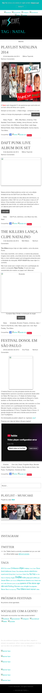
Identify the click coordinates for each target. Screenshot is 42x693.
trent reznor (31, 589)
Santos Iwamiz (34, 128)
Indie (16, 325)
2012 (3, 568)
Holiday (19, 122)
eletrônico (20, 217)
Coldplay (26, 568)
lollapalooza (21, 580)
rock (31, 325)
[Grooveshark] (16, 12)
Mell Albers (25, 241)
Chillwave (15, 568)
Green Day (26, 574)
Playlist (10, 120)
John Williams (14, 125)
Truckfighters (10, 470)
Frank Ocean (19, 574)
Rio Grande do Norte (29, 467)
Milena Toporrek (28, 56)
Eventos (6, 464)
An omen (7, 568)
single (26, 586)
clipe (37, 323)
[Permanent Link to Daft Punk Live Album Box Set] (21, 171)
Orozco (19, 467)
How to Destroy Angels (8, 578)
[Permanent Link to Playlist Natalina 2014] (21, 82)
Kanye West (24, 125)
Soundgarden (33, 586)
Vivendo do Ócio (20, 470)
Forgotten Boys (28, 464)
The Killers (4, 130)
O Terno (13, 467)
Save (30, 135)
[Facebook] (7, 12)
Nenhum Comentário (7, 59)
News (5, 120)
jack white (33, 577)
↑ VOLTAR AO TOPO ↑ (21, 690)
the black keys (12, 589)
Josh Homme (13, 580)
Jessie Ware (5, 580)
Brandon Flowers (22, 323)
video (37, 589)
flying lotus (12, 574)
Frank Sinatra (11, 122)
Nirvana (9, 583)
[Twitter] (17, 15)
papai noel (26, 325)
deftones (8, 571)
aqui (34, 418)
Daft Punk (13, 217)
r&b (2, 586)
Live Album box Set (30, 217)
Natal (12, 128)
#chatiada (13, 323)
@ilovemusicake (24, 554)
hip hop (32, 574)
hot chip (38, 574)
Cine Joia (15, 464)
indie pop (26, 577)
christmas (30, 120)
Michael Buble (5, 128)
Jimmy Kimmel (27, 122)
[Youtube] (24, 15)
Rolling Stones (14, 586)
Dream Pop (15, 571)
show (22, 586)
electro (26, 571)
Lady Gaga (32, 125)
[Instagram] (25, 12)
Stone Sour (5, 589)
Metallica (28, 580)
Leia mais (36, 114)
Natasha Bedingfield (21, 128)
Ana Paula (25, 349)
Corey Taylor (33, 568)
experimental (5, 574)
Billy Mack (22, 120)
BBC (16, 120)
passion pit (14, 583)
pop (19, 583)
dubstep (21, 571)
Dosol (20, 464)
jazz (38, 578)
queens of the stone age (30, 583)
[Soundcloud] (34, 12)
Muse (33, 580)
